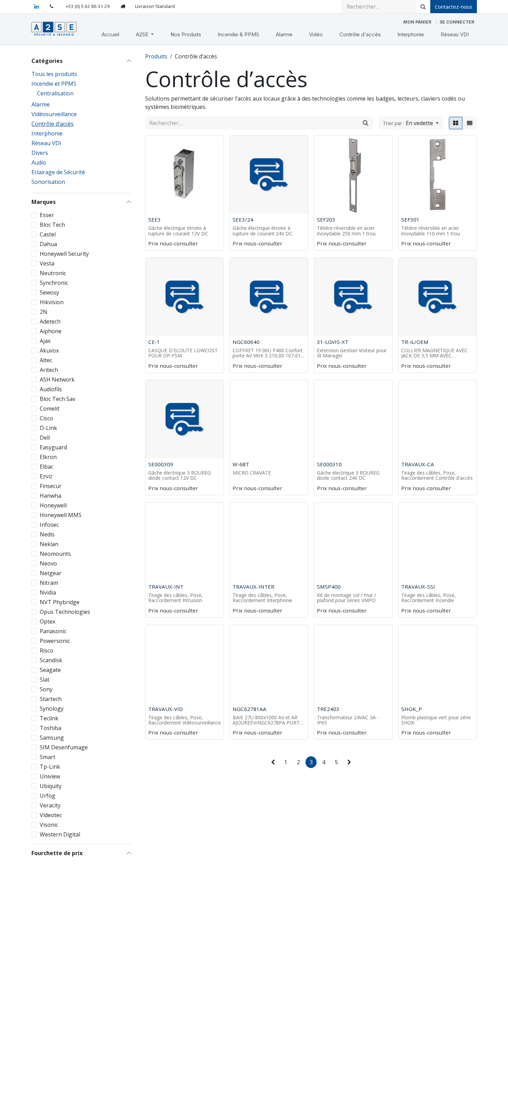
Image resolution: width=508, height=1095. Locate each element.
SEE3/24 (243, 219)
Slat (44, 679)
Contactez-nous (453, 6)
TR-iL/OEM (415, 341)
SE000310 (329, 464)
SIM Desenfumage (64, 747)
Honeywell (53, 505)
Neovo (48, 563)
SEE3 (154, 219)
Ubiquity (51, 786)
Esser (47, 215)
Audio (38, 162)
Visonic (49, 825)
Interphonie (47, 133)
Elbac (46, 466)
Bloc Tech (52, 224)
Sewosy (49, 292)
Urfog (47, 795)
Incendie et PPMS (53, 83)
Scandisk (51, 660)
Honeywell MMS (61, 515)
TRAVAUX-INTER (253, 586)
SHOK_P (411, 708)
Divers (39, 153)
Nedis (47, 534)
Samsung (52, 737)
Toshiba (50, 728)
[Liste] (469, 123)
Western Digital (60, 834)
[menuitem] (110, 34)
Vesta (47, 263)
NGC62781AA (249, 708)
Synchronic (54, 283)
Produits (156, 56)
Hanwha (50, 495)
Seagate (50, 670)
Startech (51, 699)
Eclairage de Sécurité (58, 172)
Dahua (48, 244)
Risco (46, 650)
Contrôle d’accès (52, 124)
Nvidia (48, 592)
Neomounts (55, 554)
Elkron (48, 457)
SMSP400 (329, 586)
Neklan (49, 544)
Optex (47, 621)
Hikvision (52, 302)
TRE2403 (328, 708)
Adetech (50, 321)
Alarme (40, 104)
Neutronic (53, 273)
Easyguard (53, 447)
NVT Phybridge (59, 602)
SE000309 (160, 464)
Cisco (46, 418)
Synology (52, 708)
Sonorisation (48, 182)
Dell (45, 437)
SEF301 (410, 219)
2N (43, 312)
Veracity (50, 805)
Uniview (50, 776)
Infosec (49, 524)
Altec (46, 360)
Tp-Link (50, 766)
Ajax (45, 341)
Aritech (49, 370)
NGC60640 (246, 341)
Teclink (49, 718)
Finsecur (51, 486)
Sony (46, 689)
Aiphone (51, 331)
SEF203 (326, 219)
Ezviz (46, 476)
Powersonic (55, 641)
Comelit (49, 408)
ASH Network (57, 379)
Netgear (51, 573)
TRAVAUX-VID (165, 708)
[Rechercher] (423, 6)
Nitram (49, 583)
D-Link (48, 428)
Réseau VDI (46, 143)
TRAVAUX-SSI (418, 586)
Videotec (51, 815)
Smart (47, 757)
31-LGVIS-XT (332, 341)
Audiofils (51, 389)
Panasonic (53, 631)
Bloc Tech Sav (57, 399)
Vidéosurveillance (54, 114)
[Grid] (456, 123)
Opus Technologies (65, 612)
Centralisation (55, 93)
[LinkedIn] (36, 6)
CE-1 (154, 341)
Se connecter (457, 22)
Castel (48, 234)
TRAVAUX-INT (166, 586)
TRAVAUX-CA (417, 464)
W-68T (241, 464)
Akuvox (49, 350)
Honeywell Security (64, 254)
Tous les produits (54, 74)
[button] (410, 123)
